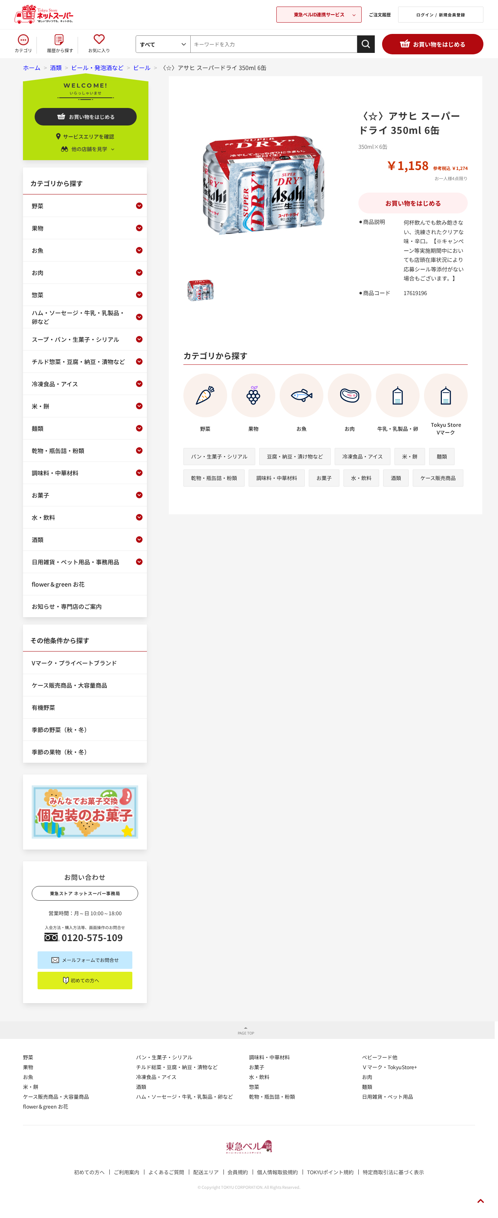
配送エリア (206, 1172)
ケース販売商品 (438, 478)
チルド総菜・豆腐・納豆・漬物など (177, 1067)
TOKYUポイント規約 (330, 1172)
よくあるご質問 (166, 1172)
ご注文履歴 (380, 14)
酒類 (396, 478)
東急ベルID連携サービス (319, 14)
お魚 (28, 1076)
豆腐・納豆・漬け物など (295, 456)
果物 (28, 1067)
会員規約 (237, 1172)
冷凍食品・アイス (362, 456)
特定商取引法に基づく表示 (393, 1172)
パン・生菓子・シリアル (219, 456)
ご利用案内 (126, 1172)
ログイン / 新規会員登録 (440, 15)
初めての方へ (85, 980)
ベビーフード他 (379, 1057)
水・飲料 (361, 478)
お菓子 (324, 478)
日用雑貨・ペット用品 (387, 1096)
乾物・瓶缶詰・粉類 (214, 478)
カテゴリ (23, 50)
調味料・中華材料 (276, 478)
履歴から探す (60, 50)
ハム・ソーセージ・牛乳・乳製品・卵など (184, 1096)
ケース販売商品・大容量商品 (56, 1096)
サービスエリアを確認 (88, 136)
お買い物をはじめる (439, 44)
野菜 (28, 1057)
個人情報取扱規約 (277, 1172)
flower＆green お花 (45, 1106)
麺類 (442, 456)
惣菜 (254, 1086)
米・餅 (409, 456)
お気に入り (99, 50)
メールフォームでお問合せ (90, 959)
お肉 (367, 1076)
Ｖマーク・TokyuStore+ (389, 1067)
